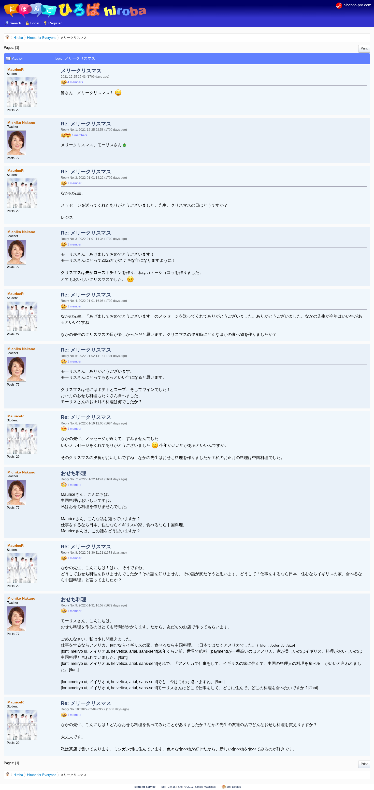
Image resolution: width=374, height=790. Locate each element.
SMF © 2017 (185, 786)
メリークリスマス (81, 70)
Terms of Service (144, 786)
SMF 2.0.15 (168, 786)
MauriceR (15, 70)
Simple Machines (205, 786)
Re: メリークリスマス (86, 123)
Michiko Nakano (21, 123)
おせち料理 (73, 473)
